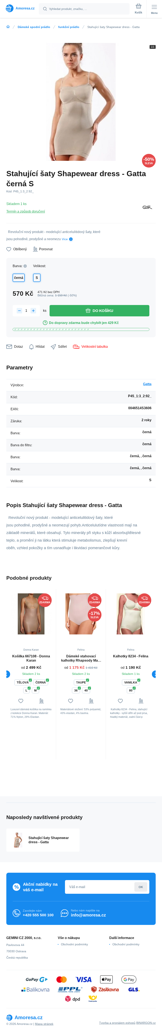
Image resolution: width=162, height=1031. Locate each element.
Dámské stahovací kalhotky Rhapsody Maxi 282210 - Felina (81, 658)
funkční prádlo (68, 27)
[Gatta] (147, 207)
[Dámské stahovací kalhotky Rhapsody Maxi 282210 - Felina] (80, 613)
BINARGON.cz (146, 1022)
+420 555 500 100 (38, 915)
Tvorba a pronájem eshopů (117, 1022)
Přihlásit (140, 887)
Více (65, 239)
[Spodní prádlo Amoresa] (8, 26)
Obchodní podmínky (74, 944)
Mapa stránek (44, 1024)
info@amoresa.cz (88, 915)
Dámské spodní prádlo (34, 27)
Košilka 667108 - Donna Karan (31, 658)
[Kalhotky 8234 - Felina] (130, 613)
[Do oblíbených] (20, 700)
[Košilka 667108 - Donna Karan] (31, 613)
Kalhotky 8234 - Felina (130, 656)
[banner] (20, 8)
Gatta (147, 384)
